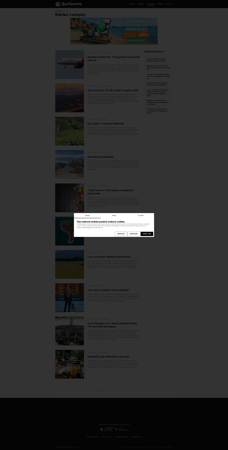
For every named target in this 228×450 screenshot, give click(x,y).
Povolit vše (147, 234)
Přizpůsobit (134, 234)
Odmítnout (121, 234)
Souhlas (87, 216)
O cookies (141, 216)
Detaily (114, 216)
